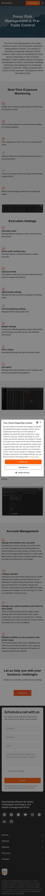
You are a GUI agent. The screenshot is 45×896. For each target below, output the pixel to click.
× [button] (40, 422)
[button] (23, 472)
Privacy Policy (34, 457)
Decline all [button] (23, 467)
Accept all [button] (23, 462)
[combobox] (37, 422)
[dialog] (22, 447)
